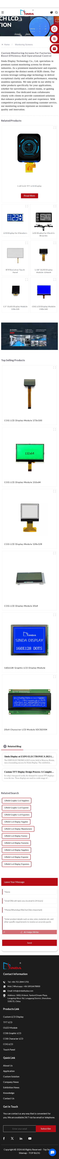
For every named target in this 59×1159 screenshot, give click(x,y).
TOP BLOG (34, 1153)
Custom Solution (11, 1076)
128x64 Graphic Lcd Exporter (16, 808)
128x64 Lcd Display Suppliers (16, 850)
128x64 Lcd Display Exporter (16, 857)
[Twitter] (12, 1138)
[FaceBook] (4, 1138)
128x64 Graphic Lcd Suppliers (16, 801)
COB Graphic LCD (12, 1033)
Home (7, 44)
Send (29, 943)
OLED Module (10, 1027)
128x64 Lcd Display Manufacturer (18, 829)
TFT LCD (7, 1022)
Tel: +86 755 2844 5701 (18, 982)
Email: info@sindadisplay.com (20, 991)
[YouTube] (29, 1138)
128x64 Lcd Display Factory (15, 836)
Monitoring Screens (24, 44)
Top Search (48, 1149)
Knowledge (8, 1092)
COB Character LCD (13, 1038)
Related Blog (14, 746)
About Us (8, 1065)
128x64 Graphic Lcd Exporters (16, 815)
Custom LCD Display (13, 1016)
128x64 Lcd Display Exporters (16, 864)
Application (9, 1071)
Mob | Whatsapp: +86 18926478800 (24, 986)
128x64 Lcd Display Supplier (16, 822)
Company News (11, 1082)
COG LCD (8, 1044)
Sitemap (23, 1153)
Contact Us (8, 1098)
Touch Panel (9, 1049)
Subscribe (46, 1128)
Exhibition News (11, 1087)
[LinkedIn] (21, 1138)
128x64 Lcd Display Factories (16, 843)
